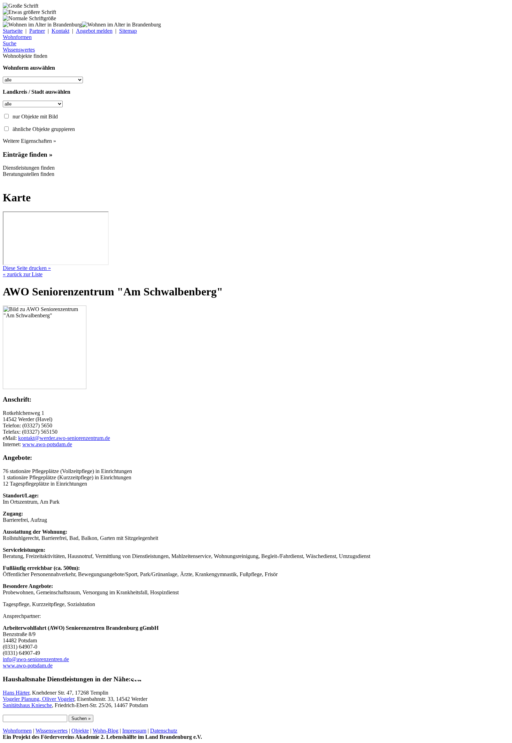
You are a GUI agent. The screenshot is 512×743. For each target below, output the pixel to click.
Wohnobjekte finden (25, 56)
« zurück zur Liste (22, 274)
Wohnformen (17, 731)
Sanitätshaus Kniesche (27, 705)
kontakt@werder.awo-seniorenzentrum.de (64, 438)
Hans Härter (16, 693)
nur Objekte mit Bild (35, 116)
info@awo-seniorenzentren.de (36, 659)
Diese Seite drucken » (27, 268)
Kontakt (60, 31)
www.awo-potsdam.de (47, 444)
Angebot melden (94, 31)
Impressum (134, 731)
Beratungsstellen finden (28, 174)
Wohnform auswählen (29, 68)
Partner (37, 31)
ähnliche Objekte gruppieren (44, 129)
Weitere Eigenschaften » (29, 141)
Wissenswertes (52, 731)
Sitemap (128, 31)
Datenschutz (163, 731)
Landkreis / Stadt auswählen (36, 92)
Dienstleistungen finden (29, 168)
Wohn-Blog (105, 731)
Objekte (80, 731)
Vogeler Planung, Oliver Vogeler (38, 699)
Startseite (13, 31)
